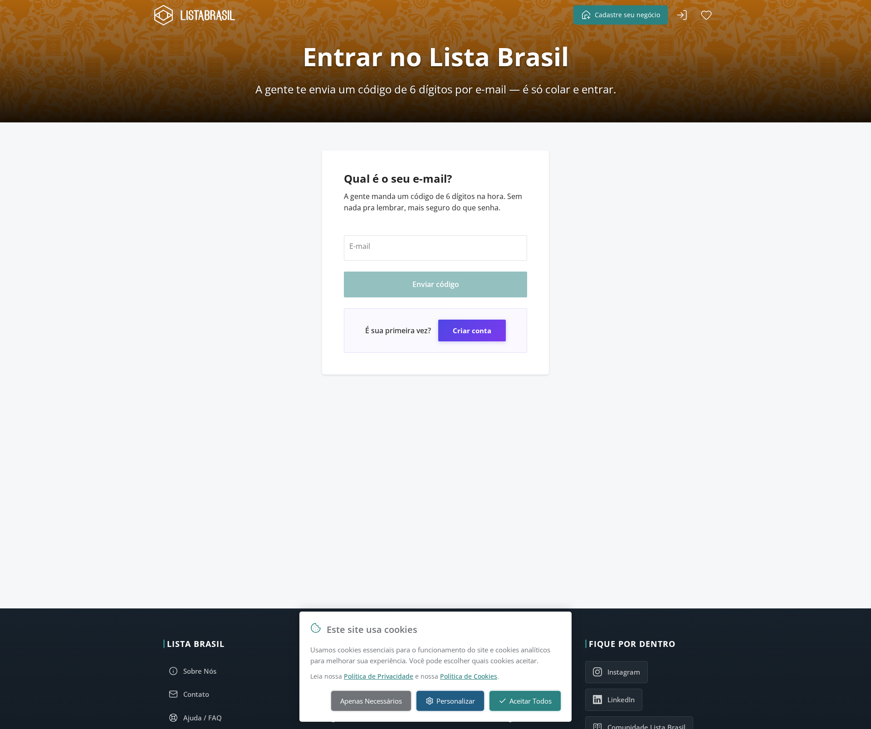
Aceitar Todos (530, 700)
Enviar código (435, 284)
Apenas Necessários (371, 700)
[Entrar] (681, 15)
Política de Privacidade (378, 676)
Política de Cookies (468, 676)
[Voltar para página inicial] (197, 15)
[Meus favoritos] (706, 15)
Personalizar (455, 700)
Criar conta (472, 330)
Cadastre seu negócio (627, 14)
